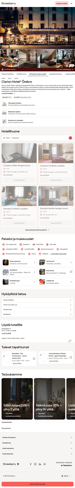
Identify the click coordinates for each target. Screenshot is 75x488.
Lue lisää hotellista (7, 93)
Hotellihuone (21, 74)
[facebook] (30, 464)
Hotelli (3, 78)
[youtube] (44, 464)
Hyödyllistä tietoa (55, 74)
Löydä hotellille (6, 333)
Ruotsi (9, 78)
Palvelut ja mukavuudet (37, 74)
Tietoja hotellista (8, 74)
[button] (19, 153)
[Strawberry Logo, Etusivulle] (9, 3)
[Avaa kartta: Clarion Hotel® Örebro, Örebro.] (70, 341)
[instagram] (35, 464)
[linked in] (40, 464)
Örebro (16, 78)
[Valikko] (71, 3)
